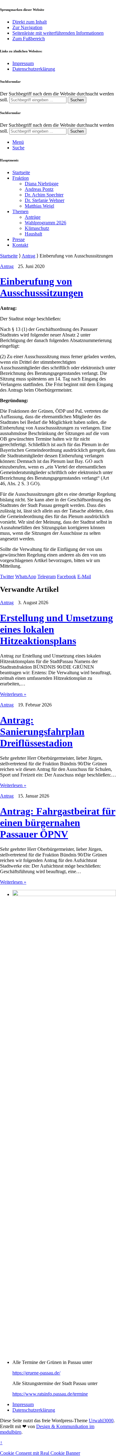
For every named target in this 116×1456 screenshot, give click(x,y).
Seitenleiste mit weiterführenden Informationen (58, 33)
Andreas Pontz (39, 189)
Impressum (23, 63)
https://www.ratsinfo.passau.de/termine (50, 1394)
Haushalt (33, 233)
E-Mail (84, 576)
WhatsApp (25, 576)
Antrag (28, 255)
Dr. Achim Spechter (44, 194)
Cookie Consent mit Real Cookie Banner (40, 1453)
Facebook (66, 576)
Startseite (21, 172)
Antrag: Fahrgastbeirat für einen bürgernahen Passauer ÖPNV (57, 823)
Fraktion (20, 178)
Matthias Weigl (39, 206)
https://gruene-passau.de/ (36, 1372)
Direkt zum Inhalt (29, 21)
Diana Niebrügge (41, 183)
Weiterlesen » (13, 694)
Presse (18, 239)
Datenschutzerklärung (33, 69)
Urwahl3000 (101, 1420)
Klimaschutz (37, 228)
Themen (20, 211)
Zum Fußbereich (28, 38)
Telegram (46, 576)
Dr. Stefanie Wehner (44, 200)
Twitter (7, 576)
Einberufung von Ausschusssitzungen (41, 287)
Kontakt (20, 245)
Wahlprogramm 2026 (45, 222)
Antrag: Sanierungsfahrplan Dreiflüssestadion (42, 732)
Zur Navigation (27, 27)
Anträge (33, 217)
